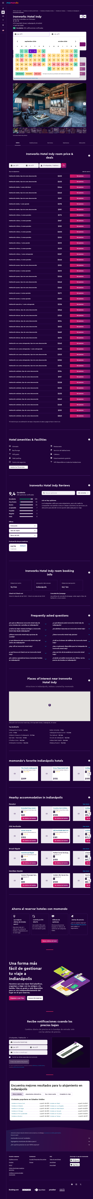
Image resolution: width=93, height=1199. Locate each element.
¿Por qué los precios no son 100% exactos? (25, 1145)
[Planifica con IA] (3, 20)
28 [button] (17, 68)
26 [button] (39, 64)
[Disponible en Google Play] (75, 1160)
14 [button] (17, 60)
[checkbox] (18, 547)
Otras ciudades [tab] (17, 1094)
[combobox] (29, 1042)
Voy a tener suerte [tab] (50, 1094)
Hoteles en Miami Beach (57, 1108)
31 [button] (71, 68)
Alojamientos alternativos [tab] (33, 1094)
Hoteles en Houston (56, 1113)
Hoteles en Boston (17, 1116)
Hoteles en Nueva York (18, 1103)
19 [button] (39, 60)
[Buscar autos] (3, 16)
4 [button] (34, 51)
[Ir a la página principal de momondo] (12, 3)
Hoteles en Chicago (17, 1111)
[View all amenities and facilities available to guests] (89, 439)
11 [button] (34, 55)
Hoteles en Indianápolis (73, 10)
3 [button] (30, 51)
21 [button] (17, 64)
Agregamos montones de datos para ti (23, 1141)
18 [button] (35, 60)
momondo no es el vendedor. (20, 1138)
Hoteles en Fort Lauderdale (19, 1113)
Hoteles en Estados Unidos (47, 10)
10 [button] (30, 55)
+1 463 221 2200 (18, 25)
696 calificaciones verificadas (33, 28)
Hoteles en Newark (55, 1111)
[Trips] (3, 25)
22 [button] (22, 64)
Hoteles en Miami (55, 1103)
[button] (3, 3)
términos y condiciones (38, 1065)
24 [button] (30, 64)
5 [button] (39, 51)
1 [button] (21, 51)
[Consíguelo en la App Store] (75, 1164)
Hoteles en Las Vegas (18, 1108)
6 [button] (43, 51)
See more (86, 804)
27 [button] (43, 64)
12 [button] (39, 55)
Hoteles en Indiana (60, 10)
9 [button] (26, 55)
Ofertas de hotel (17, 10)
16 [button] (26, 60)
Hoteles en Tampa (55, 1116)
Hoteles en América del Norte (30, 10)
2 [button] (26, 51)
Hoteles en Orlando (17, 1106)
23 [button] (26, 64)
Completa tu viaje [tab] (65, 1094)
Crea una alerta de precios (78, 924)
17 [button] (30, 60)
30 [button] (26, 68)
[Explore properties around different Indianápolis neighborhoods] (89, 797)
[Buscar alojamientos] (3, 12)
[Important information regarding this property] (89, 572)
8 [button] (21, 55)
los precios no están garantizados (52, 1132)
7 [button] (17, 55)
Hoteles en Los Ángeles (57, 1106)
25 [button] (35, 64)
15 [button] (21, 60)
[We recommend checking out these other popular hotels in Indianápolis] (89, 761)
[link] (29, 818)
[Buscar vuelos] (3, 8)
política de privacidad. (18, 1067)
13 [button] (43, 55)
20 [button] (43, 60)
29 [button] (22, 68)
